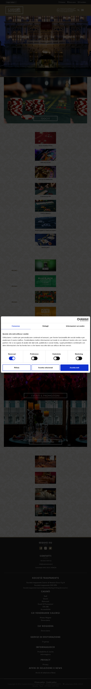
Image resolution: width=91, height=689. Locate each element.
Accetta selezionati (45, 368)
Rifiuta (16, 368)
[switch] (34, 358)
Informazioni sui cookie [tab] (75, 326)
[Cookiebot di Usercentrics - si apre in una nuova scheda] (78, 319)
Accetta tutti (74, 368)
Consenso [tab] (16, 326)
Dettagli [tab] (46, 326)
